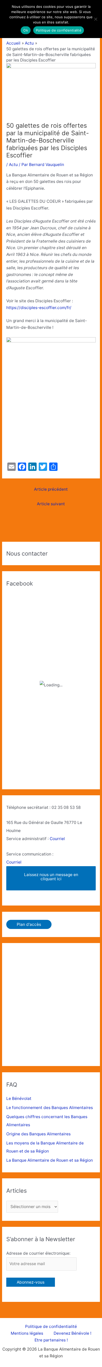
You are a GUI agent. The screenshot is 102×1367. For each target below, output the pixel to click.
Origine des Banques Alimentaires (38, 1133)
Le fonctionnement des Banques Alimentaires (49, 1107)
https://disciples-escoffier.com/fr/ (38, 307)
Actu (13, 164)
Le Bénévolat (18, 1098)
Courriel (57, 838)
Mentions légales (27, 1333)
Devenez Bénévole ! (72, 1333)
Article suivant (51, 503)
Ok (25, 30)
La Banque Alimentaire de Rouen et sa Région (49, 1160)
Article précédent (51, 489)
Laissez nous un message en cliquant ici (51, 876)
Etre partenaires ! (51, 1340)
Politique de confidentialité (51, 1326)
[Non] (95, 19)
